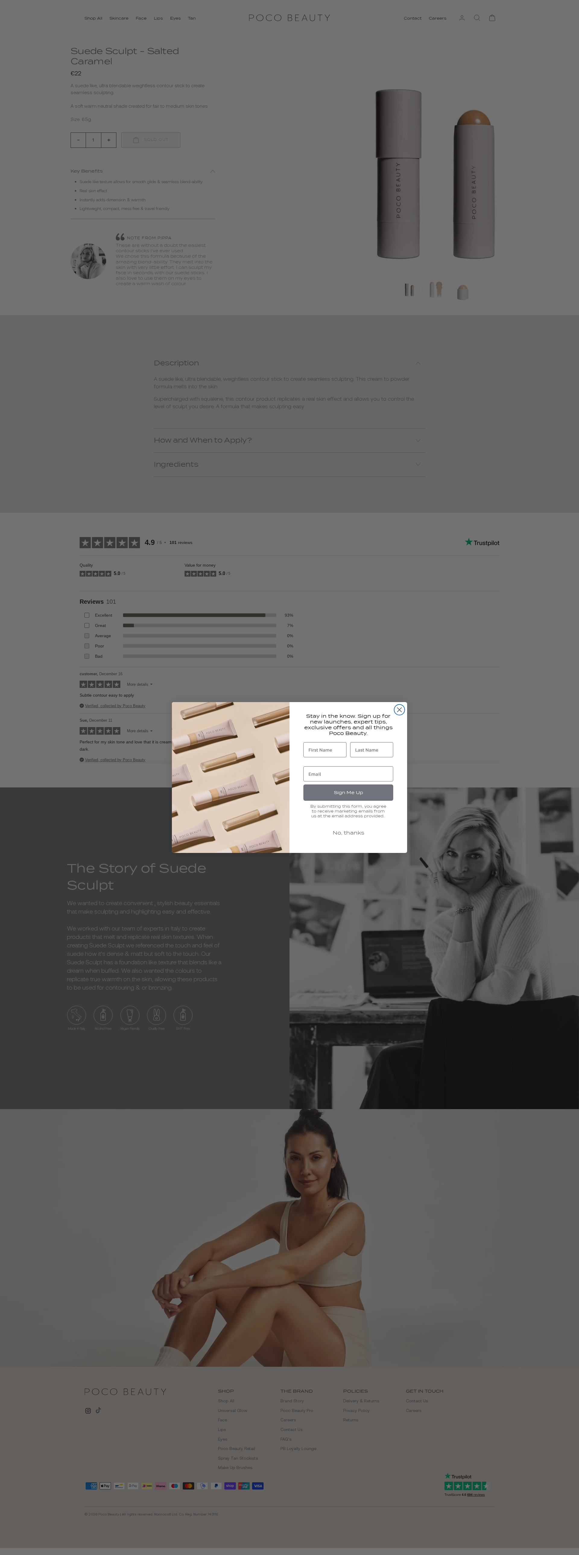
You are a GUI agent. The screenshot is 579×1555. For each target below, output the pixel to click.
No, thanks (348, 833)
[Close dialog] (399, 709)
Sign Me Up (348, 792)
